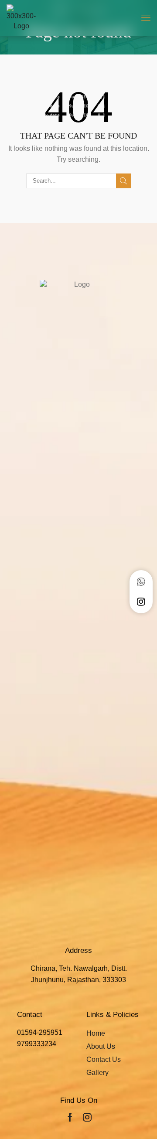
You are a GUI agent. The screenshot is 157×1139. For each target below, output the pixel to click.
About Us (100, 1046)
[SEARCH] (123, 180)
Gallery (97, 1072)
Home (95, 1033)
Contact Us (103, 1059)
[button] (145, 18)
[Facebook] (70, 1117)
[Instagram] (87, 1117)
